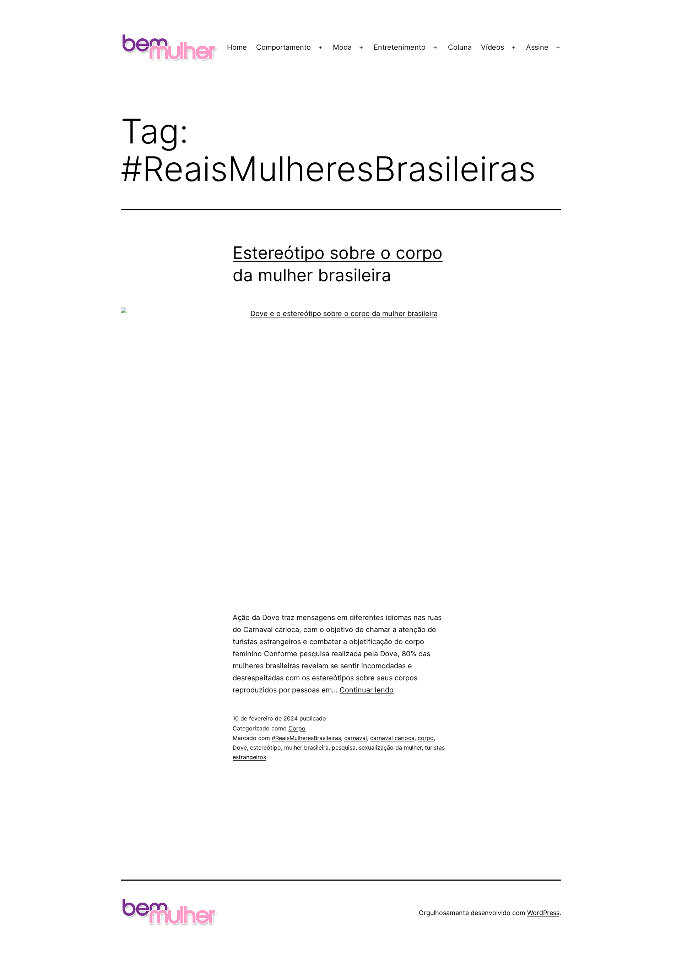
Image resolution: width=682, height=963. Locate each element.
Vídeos (492, 47)
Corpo (296, 728)
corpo (426, 737)
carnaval (355, 737)
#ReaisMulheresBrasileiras (306, 737)
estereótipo (265, 747)
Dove (240, 747)
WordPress (543, 912)
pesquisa (344, 747)
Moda (342, 47)
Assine (537, 47)
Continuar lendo (367, 690)
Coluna (460, 47)
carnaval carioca (392, 737)
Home (237, 47)
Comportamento (283, 47)
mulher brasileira (306, 747)
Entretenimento (400, 47)
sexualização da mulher (390, 747)
